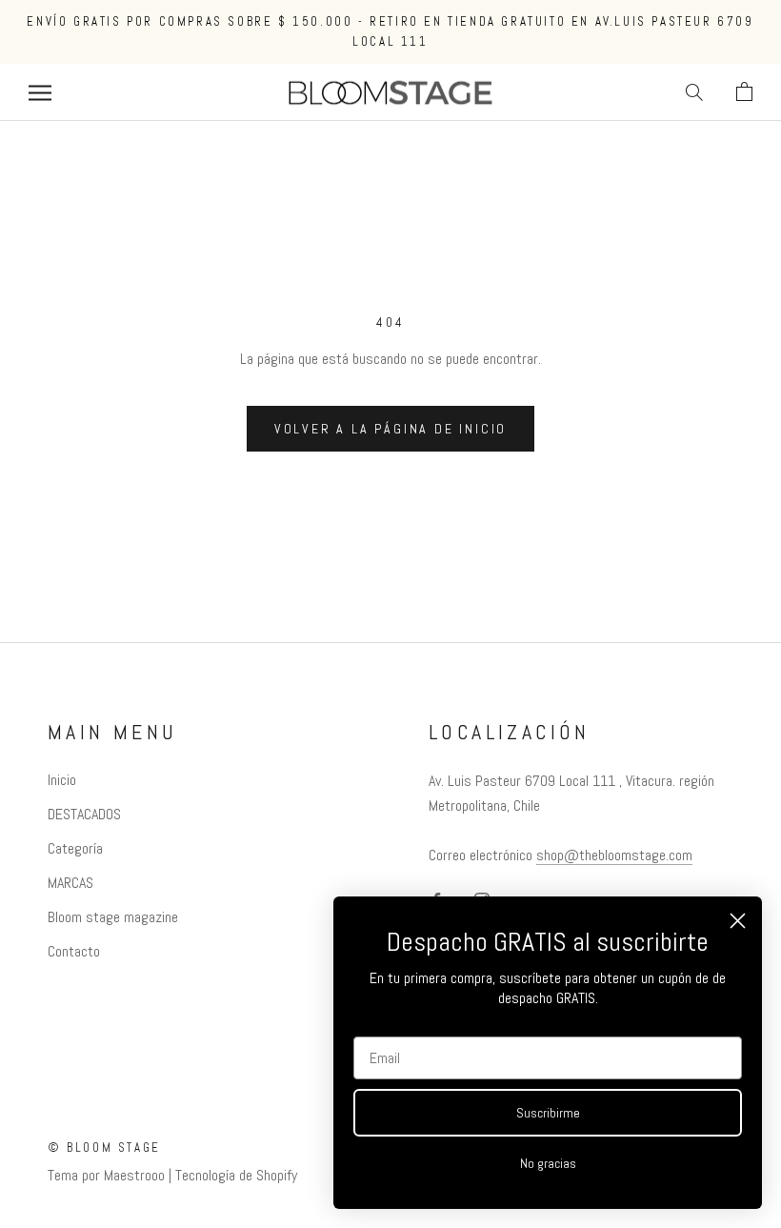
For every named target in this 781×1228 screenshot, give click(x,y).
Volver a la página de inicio (390, 428)
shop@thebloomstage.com (614, 855)
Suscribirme (548, 1112)
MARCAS (70, 883)
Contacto (74, 951)
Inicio (62, 780)
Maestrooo (134, 1175)
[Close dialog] (737, 920)
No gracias (548, 1163)
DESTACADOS (84, 814)
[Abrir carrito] (744, 92)
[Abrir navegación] (40, 92)
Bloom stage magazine (113, 917)
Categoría (75, 848)
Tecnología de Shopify (236, 1175)
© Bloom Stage (104, 1147)
